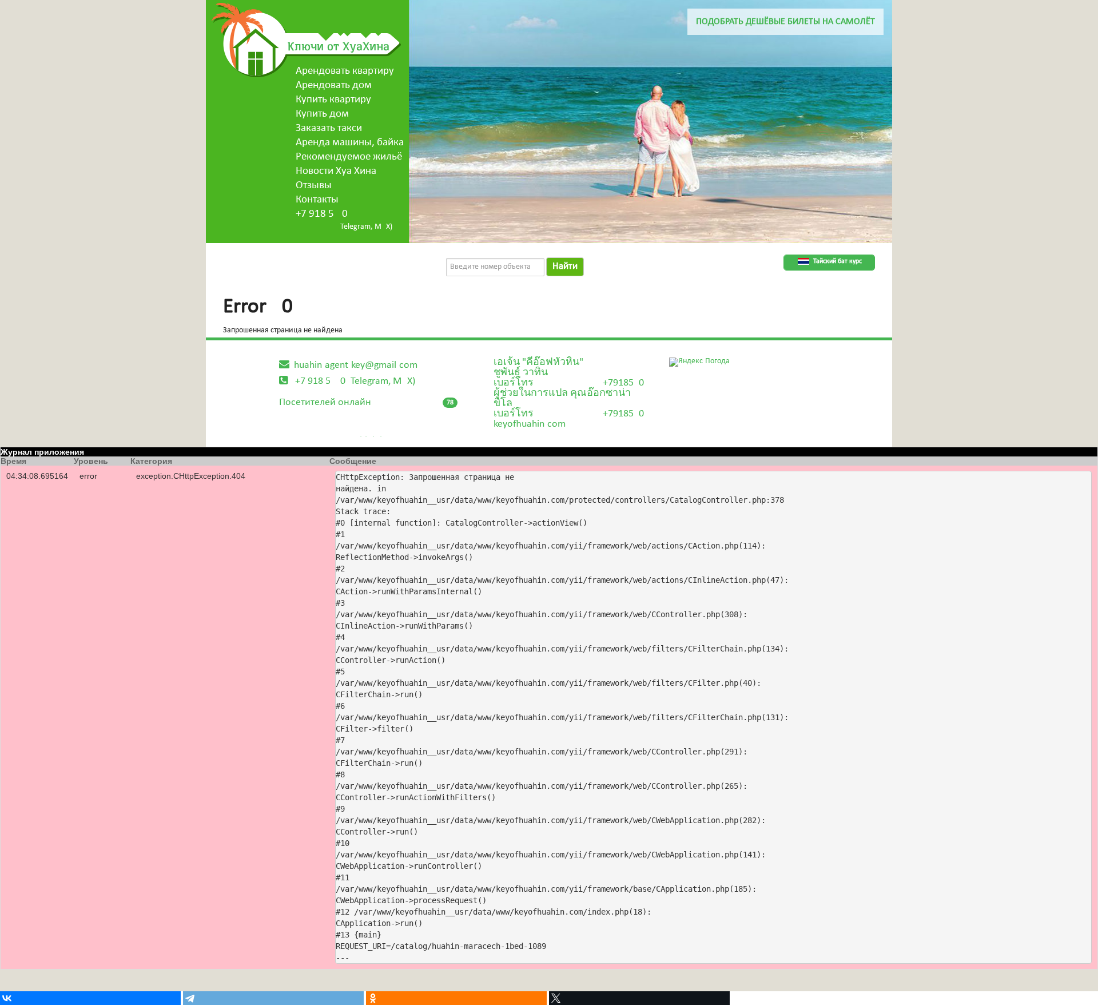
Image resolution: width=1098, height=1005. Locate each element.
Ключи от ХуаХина (338, 46)
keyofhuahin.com (530, 424)
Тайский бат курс (837, 261)
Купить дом (322, 114)
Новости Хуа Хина (336, 171)
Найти (565, 266)
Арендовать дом (334, 85)
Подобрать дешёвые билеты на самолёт (785, 21)
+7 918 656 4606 (322, 214)
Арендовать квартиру (345, 71)
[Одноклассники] (456, 998)
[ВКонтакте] (90, 998)
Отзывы (314, 185)
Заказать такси (329, 128)
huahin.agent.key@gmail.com (355, 365)
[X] (639, 998)
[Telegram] (273, 998)
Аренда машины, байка (350, 142)
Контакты (317, 199)
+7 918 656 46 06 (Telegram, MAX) (355, 381)
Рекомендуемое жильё (349, 157)
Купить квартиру (333, 99)
